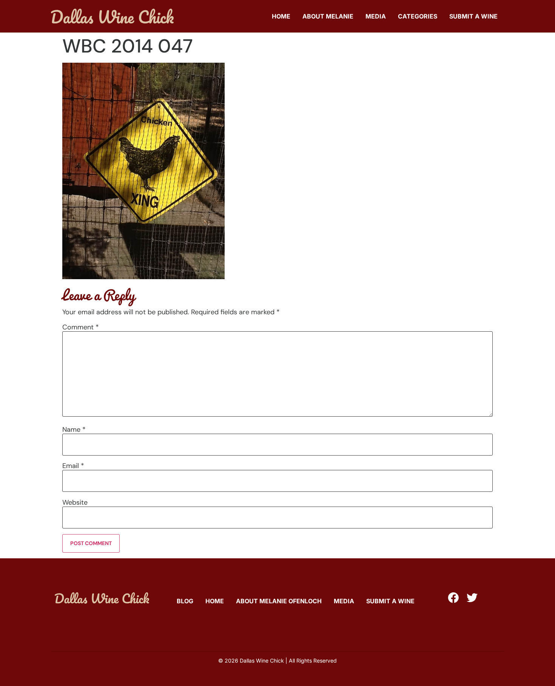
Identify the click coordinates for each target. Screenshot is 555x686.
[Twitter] (472, 597)
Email (73, 465)
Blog (185, 601)
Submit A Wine (473, 16)
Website (75, 502)
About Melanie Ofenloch (279, 601)
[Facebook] (453, 597)
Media (375, 16)
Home (281, 16)
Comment (80, 327)
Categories (417, 16)
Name (74, 429)
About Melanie (327, 16)
